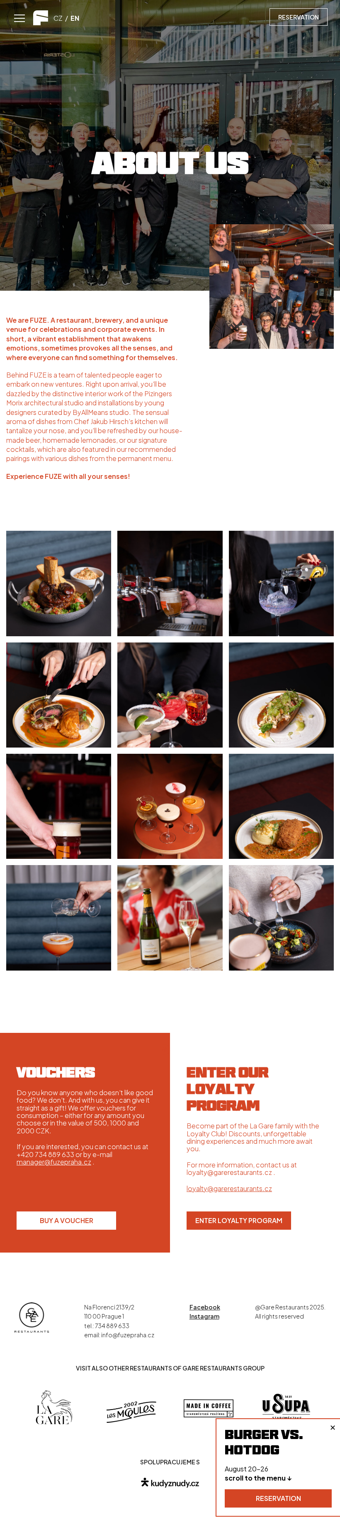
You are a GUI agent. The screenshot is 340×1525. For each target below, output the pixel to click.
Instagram (204, 1316)
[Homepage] (32, 1316)
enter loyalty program (238, 1220)
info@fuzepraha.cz (127, 1335)
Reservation (298, 17)
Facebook (204, 1307)
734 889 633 (112, 1325)
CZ (58, 18)
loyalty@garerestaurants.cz (229, 1188)
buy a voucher (66, 1220)
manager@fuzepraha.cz (54, 1161)
